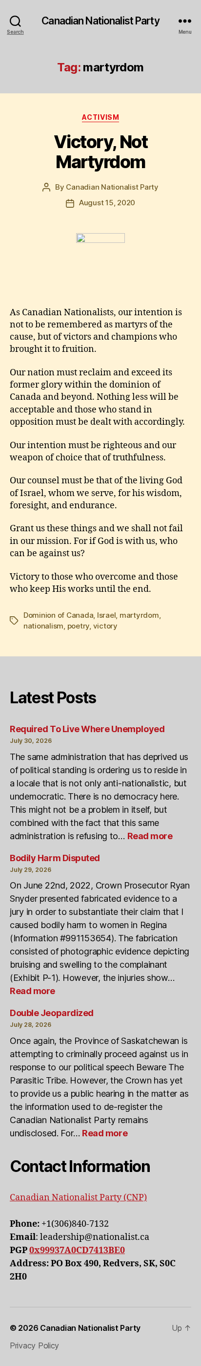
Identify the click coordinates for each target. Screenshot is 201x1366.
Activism (100, 117)
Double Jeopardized (52, 1013)
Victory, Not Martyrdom (100, 152)
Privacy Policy (34, 1345)
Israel (106, 615)
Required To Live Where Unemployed (87, 729)
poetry (78, 625)
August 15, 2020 (107, 202)
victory (105, 625)
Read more (150, 836)
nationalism (43, 625)
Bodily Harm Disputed (55, 858)
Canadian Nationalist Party (100, 21)
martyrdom (139, 615)
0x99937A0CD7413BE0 (77, 1250)
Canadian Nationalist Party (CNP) (78, 1197)
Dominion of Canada (58, 615)
